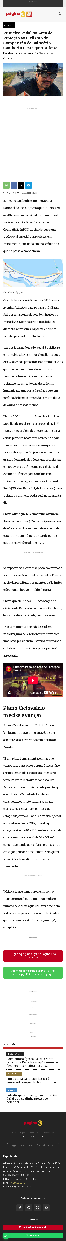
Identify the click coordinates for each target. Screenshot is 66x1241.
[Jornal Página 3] (22, 14)
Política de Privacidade (33, 1136)
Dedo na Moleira (15, 1054)
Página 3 (10, 193)
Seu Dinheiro (14, 1074)
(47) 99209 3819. (17, 1182)
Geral (9, 25)
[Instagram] (28, 1207)
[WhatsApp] (6, 185)
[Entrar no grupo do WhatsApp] (6, 1236)
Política (11, 1090)
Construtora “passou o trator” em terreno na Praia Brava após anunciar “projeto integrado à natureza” (32, 1062)
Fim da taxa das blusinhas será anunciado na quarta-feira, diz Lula (31, 1080)
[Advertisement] (33, 143)
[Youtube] (46, 1207)
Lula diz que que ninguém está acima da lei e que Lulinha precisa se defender (32, 1098)
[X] (21, 185)
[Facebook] (14, 185)
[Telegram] (28, 185)
